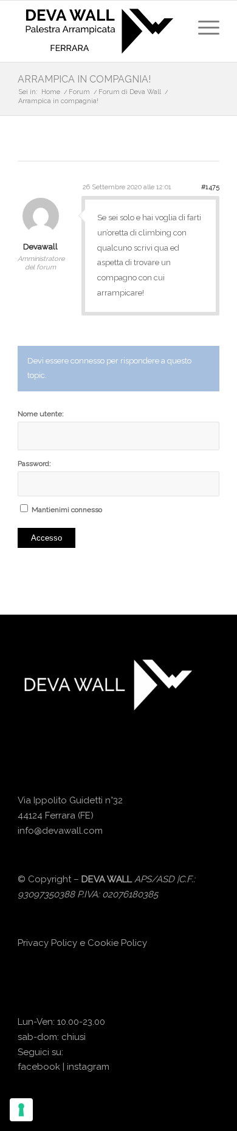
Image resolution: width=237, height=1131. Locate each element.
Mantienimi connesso (67, 509)
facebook (39, 1066)
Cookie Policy (117, 942)
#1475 (210, 187)
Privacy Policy (47, 942)
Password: (34, 463)
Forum (79, 92)
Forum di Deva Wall (129, 92)
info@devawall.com (60, 830)
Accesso (46, 537)
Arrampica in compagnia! (84, 79)
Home (50, 92)
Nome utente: (41, 414)
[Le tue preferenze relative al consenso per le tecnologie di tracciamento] (21, 1109)
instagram (88, 1066)
